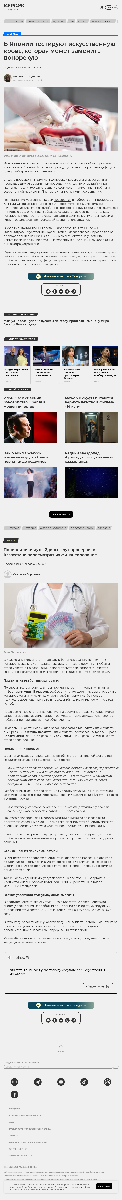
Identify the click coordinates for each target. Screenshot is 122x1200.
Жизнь (83, 21)
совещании (40, 668)
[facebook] (14, 1094)
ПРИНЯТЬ (104, 1186)
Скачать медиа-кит (17, 1149)
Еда (71, 21)
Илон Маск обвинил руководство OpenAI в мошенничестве (24, 402)
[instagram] (14, 1082)
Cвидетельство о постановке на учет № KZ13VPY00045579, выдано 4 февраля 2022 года (41, 1176)
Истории (29, 528)
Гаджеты (59, 21)
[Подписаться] (116, 1067)
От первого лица (82, 528)
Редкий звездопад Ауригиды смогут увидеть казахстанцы (89, 457)
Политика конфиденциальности (24, 1116)
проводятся (62, 199)
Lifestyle (11, 9)
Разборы (104, 528)
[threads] (107, 1082)
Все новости (14, 21)
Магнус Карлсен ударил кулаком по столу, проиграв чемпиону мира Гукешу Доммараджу (56, 322)
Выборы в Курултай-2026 (20, 1156)
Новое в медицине (53, 528)
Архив (11, 1122)
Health (11, 540)
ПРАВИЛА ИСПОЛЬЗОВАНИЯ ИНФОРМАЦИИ (27, 1142)
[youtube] (61, 1082)
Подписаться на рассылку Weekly (22, 1063)
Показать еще (61, 514)
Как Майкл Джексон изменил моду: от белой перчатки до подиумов (26, 457)
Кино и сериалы (103, 21)
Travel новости (38, 21)
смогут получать (84, 938)
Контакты (13, 1136)
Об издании (14, 1109)
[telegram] (38, 1082)
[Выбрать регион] (101, 7)
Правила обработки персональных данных (29, 1129)
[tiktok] (84, 1082)
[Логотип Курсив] (14, 5)
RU (109, 7)
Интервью (12, 528)
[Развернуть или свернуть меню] (116, 7)
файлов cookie (56, 1189)
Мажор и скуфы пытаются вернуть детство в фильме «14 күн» (89, 402)
